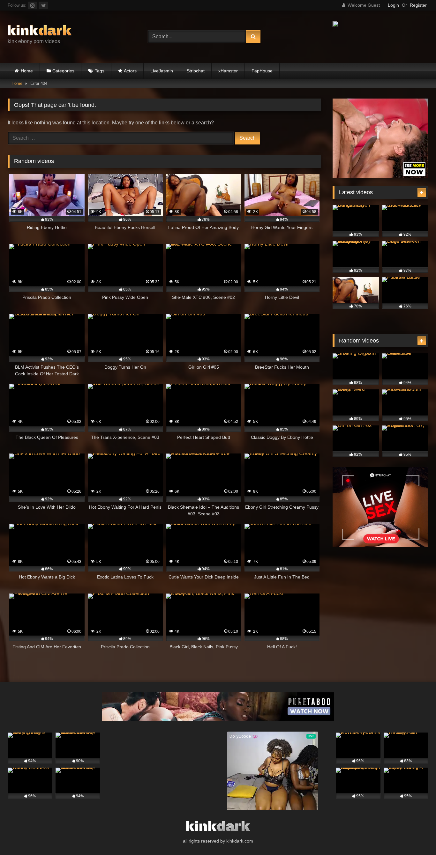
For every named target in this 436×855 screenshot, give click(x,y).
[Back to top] (416, 836)
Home (27, 70)
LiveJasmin (161, 70)
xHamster (228, 70)
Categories (63, 70)
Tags (99, 70)
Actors (130, 70)
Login (393, 5)
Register (418, 5)
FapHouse (262, 70)
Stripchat (196, 70)
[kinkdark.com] (39, 31)
